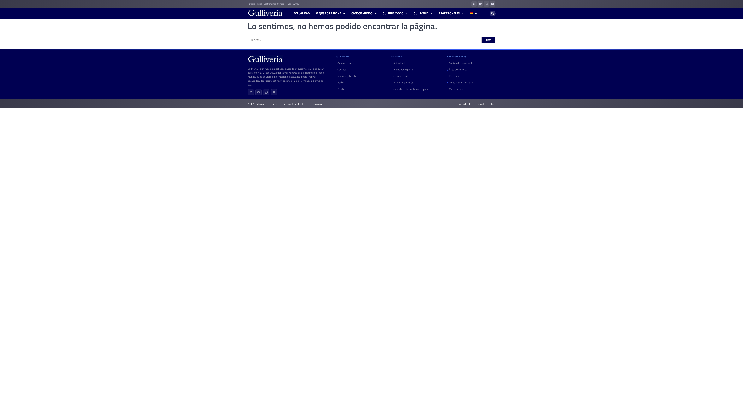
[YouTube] (274, 92)
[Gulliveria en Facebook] (480, 4)
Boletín (341, 89)
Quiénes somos (345, 63)
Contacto (342, 69)
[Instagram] (266, 92)
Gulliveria (421, 13)
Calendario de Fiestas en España (411, 89)
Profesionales (449, 13)
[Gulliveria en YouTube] (492, 4)
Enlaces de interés (403, 82)
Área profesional (458, 69)
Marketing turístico (347, 76)
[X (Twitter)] (251, 92)
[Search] (493, 13)
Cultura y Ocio (393, 13)
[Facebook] (258, 92)
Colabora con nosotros (461, 82)
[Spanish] (473, 13)
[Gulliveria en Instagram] (486, 4)
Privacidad (479, 104)
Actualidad (302, 13)
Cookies (491, 104)
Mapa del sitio (456, 89)
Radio (340, 82)
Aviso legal (464, 104)
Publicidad (454, 76)
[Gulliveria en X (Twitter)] (474, 4)
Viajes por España (328, 13)
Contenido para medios (461, 63)
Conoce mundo (362, 13)
